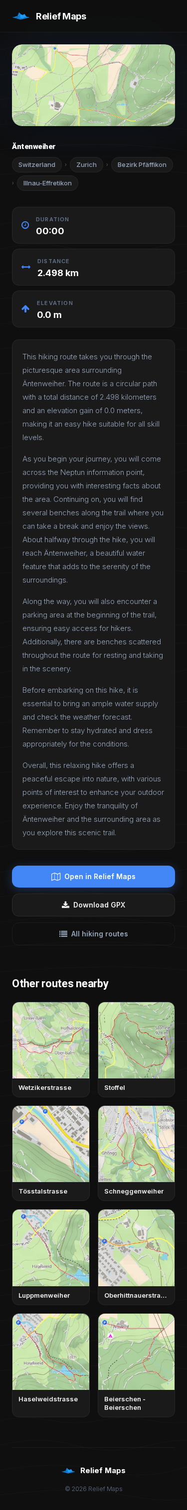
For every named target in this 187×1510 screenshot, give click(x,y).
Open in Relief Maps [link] (100, 876)
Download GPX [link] (99, 905)
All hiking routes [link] (99, 933)
